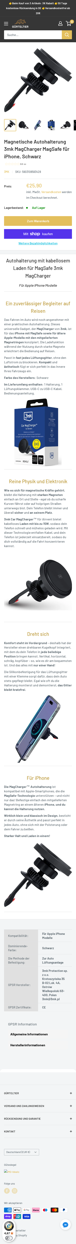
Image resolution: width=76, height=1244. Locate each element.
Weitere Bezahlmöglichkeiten (38, 243)
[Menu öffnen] (6, 23)
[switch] (9, 1238)
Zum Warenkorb (38, 221)
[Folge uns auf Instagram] (14, 1191)
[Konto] (60, 23)
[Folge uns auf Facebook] (7, 1191)
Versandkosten (51, 192)
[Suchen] (67, 34)
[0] (68, 23)
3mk (6, 171)
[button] (65, 1225)
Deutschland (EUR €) (18, 1152)
